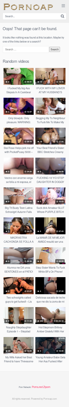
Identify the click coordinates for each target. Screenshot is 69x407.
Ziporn (46, 387)
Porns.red (37, 387)
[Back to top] (63, 400)
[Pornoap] (28, 6)
